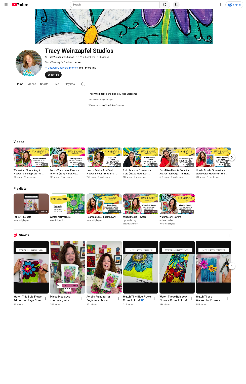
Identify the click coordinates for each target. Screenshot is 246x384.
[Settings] (221, 5)
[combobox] (116, 5)
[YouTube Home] (19, 4)
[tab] (20, 84)
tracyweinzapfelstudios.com (62, 67)
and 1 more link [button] (87, 67)
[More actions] (47, 171)
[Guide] (6, 5)
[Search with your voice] (176, 4)
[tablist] (123, 84)
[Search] (164, 4)
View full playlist (21, 220)
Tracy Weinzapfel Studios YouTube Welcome (113, 93)
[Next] (231, 157)
